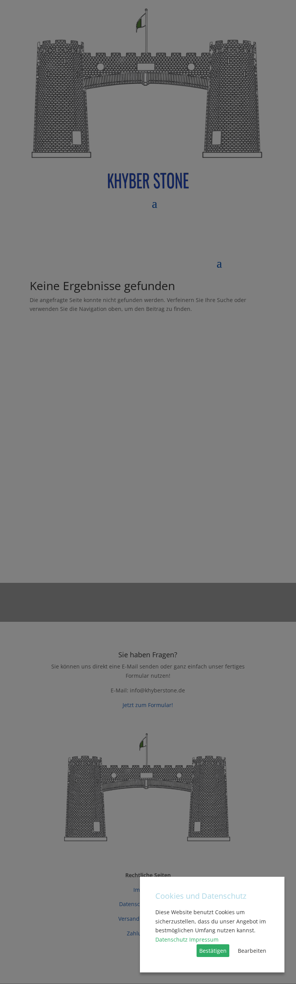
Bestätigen (213, 950)
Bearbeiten (252, 950)
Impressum (204, 939)
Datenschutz (171, 939)
